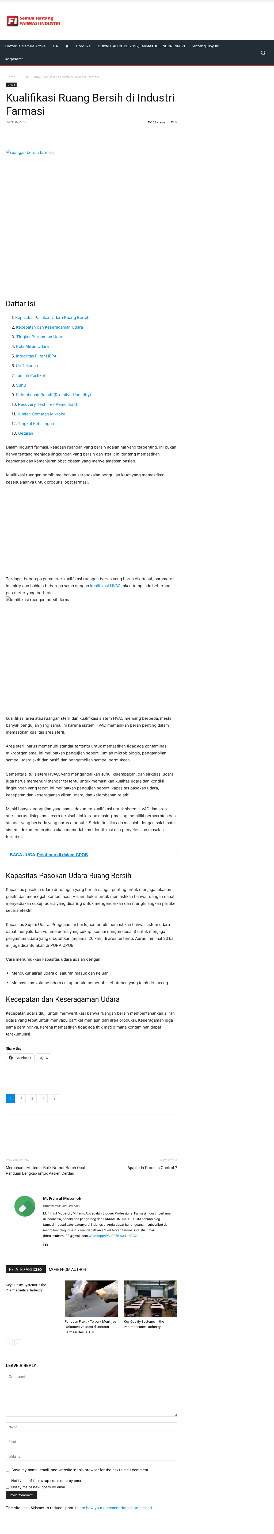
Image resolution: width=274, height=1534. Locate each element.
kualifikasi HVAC (105, 585)
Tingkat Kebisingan (36, 423)
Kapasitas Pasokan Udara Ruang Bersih (52, 317)
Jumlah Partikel (30, 375)
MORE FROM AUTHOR (67, 1269)
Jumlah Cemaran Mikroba (41, 413)
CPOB (24, 77)
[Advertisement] (169, 21)
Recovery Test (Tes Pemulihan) (47, 404)
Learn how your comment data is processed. (114, 1507)
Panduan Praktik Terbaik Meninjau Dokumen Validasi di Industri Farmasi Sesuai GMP (90, 1326)
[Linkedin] (47, 1244)
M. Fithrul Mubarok (62, 1198)
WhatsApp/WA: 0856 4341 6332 (113, 1236)
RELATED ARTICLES (26, 1269)
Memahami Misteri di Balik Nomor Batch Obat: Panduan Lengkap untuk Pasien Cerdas (46, 1170)
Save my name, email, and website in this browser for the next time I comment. (80, 1469)
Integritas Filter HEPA (36, 356)
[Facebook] (11, 134)
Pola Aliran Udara (32, 346)
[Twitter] (23, 134)
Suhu (21, 385)
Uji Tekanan (27, 365)
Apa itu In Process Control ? (152, 1167)
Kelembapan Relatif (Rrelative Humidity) (53, 394)
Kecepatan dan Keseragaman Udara (49, 327)
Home (10, 77)
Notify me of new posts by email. (39, 1487)
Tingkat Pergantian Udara (40, 336)
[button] (263, 52)
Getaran (25, 433)
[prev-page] (9, 1343)
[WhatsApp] (36, 134)
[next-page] (17, 1343)
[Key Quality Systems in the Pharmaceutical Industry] (150, 1298)
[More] (48, 134)
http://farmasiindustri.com (61, 1206)
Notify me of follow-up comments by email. (47, 1480)
